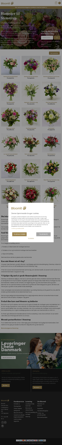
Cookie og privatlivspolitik (17, 228)
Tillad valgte (43, 234)
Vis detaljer (31, 238)
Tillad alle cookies (19, 234)
